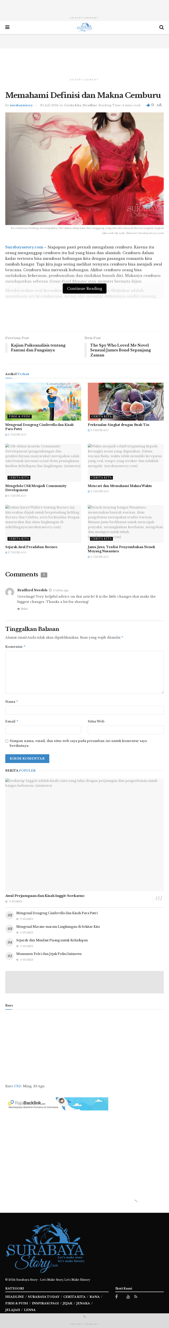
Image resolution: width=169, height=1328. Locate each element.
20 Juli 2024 (49, 105)
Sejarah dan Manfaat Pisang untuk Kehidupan (52, 940)
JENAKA (83, 1303)
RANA (95, 1297)
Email (11, 721)
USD (17, 1086)
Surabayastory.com (24, 247)
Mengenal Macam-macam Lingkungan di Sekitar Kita (58, 927)
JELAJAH (12, 1310)
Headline (90, 105)
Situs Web (96, 721)
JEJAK (67, 1303)
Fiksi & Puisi (19, 416)
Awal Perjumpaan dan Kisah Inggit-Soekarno (44, 896)
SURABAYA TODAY (43, 1297)
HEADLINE (14, 1297)
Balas (24, 608)
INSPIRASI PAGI (45, 1303)
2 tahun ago (16, 434)
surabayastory (21, 105)
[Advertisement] (84, 6)
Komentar (15, 647)
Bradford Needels (32, 590)
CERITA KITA (74, 1297)
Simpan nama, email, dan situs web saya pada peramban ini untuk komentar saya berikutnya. (78, 743)
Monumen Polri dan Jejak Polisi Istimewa (48, 954)
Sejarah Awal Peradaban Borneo (31, 547)
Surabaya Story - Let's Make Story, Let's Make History (53, 1279)
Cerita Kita (72, 105)
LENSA (30, 1310)
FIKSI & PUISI (16, 1303)
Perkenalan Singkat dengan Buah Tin (118, 425)
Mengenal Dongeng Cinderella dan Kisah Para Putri (57, 913)
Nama (11, 701)
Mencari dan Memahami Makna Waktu (120, 486)
